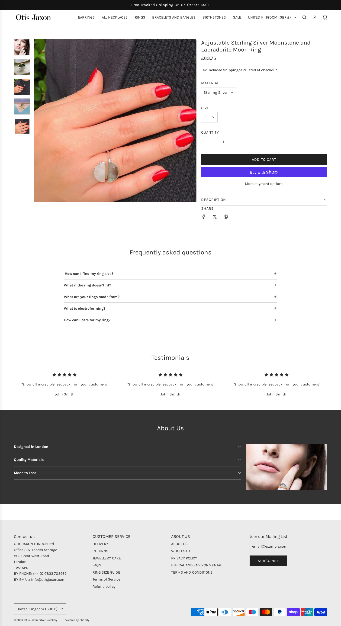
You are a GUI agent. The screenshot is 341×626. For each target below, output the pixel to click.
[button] (37, 120)
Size (205, 108)
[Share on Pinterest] (226, 218)
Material (210, 83)
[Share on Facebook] (203, 218)
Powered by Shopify (76, 620)
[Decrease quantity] (206, 142)
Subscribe (268, 561)
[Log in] (314, 17)
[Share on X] (214, 218)
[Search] (304, 17)
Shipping (230, 70)
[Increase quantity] (224, 142)
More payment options (264, 183)
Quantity (210, 132)
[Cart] (325, 17)
